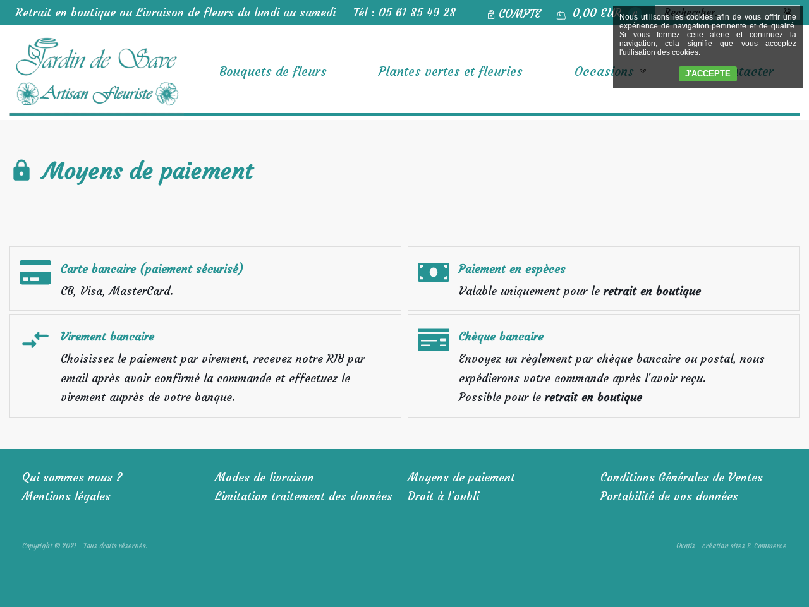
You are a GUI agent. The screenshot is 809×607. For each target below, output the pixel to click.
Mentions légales (66, 496)
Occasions (604, 71)
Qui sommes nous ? (72, 477)
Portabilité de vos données (669, 496)
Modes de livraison (264, 477)
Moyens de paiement (461, 477)
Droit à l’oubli (443, 496)
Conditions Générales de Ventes (681, 477)
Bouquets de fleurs (273, 71)
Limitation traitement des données (303, 496)
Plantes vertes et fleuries (451, 71)
